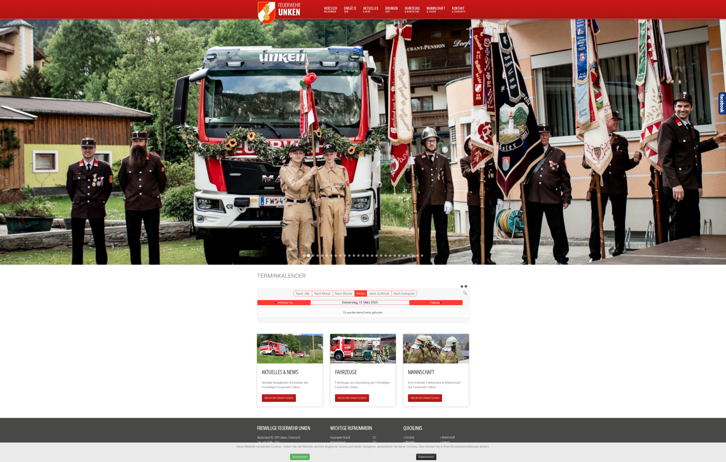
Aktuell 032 (345, 255)
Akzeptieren (299, 456)
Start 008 (408, 255)
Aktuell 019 (376, 255)
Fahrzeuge (412, 9)
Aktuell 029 (354, 255)
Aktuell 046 (304, 255)
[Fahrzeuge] (363, 348)
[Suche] (465, 293)
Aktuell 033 (349, 255)
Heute (361, 293)
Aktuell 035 (336, 255)
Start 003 (417, 255)
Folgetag (435, 302)
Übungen (391, 9)
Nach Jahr (303, 293)
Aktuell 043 (322, 255)
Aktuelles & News (280, 372)
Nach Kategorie (404, 293)
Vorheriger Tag (285, 302)
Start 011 (313, 255)
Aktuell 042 (331, 255)
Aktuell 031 (340, 255)
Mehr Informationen (278, 398)
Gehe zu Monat (379, 293)
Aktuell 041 (327, 255)
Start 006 (422, 255)
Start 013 (367, 255)
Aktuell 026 (363, 255)
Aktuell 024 (372, 255)
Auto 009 (399, 255)
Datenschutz (426, 456)
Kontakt (458, 9)
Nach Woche (343, 293)
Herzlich (330, 9)
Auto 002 (395, 255)
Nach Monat (322, 293)
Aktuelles (371, 9)
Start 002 (390, 255)
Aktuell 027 (358, 255)
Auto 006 (404, 255)
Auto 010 (381, 255)
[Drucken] (462, 287)
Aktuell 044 (317, 255)
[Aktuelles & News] (290, 348)
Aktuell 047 (308, 255)
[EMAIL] (466, 287)
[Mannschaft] (436, 348)
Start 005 (413, 255)
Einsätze (350, 9)
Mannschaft (436, 9)
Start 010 (386, 255)
